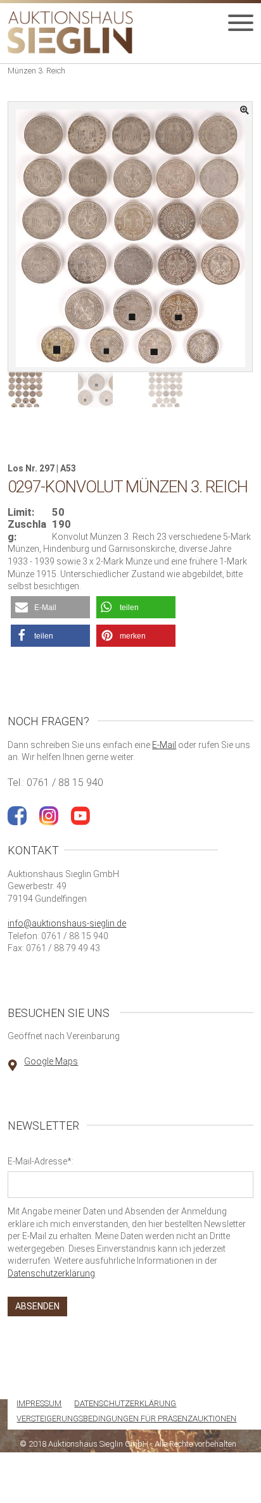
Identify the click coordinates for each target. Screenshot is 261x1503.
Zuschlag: (27, 530)
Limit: (21, 512)
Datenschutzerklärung (51, 1273)
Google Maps (51, 1061)
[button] (50, 607)
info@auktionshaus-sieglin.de (67, 923)
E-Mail (164, 745)
